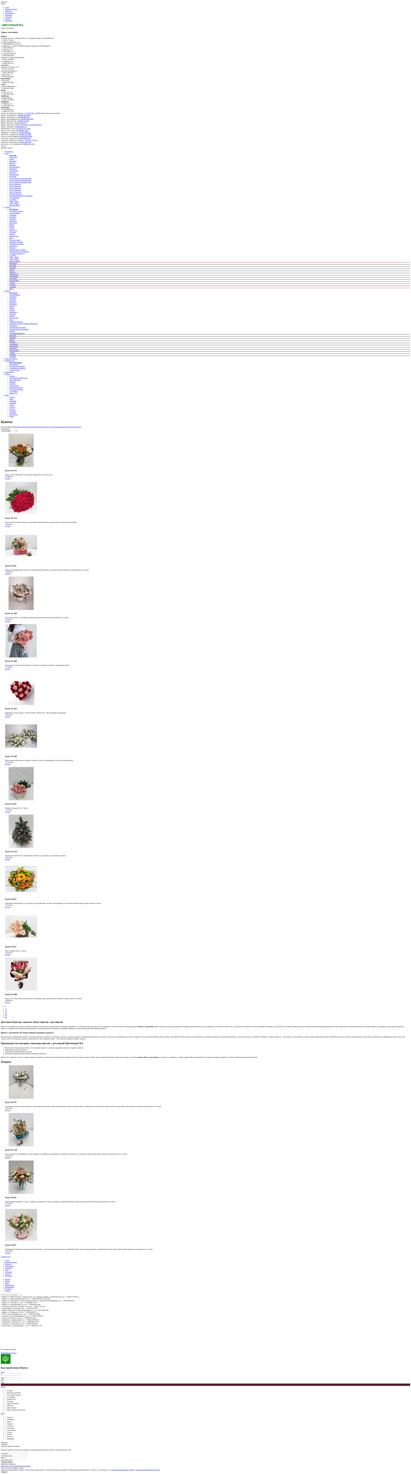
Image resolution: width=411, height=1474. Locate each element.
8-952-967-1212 (32, 113)
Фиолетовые (14, 175)
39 (6, 1016)
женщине (12, 403)
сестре (11, 405)
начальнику (13, 414)
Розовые (12, 173)
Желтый (12, 272)
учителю (12, 411)
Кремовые (13, 169)
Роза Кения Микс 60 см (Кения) (20, 196)
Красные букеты (37, 427)
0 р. (4, 146)
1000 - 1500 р (14, 201)
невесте (12, 397)
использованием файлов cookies (122, 1470)
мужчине (12, 413)
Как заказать (9, 13)
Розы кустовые (14, 240)
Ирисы (11, 225)
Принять (4, 1472)
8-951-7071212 (32, 140)
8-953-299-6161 (25, 142)
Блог (7, 1270)
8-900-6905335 (25, 132)
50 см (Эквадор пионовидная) (20, 180)
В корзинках (14, 364)
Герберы (12, 219)
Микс (11, 289)
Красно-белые (14, 167)
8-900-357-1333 (29, 144)
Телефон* (4, 1454)
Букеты (7, 207)
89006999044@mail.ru (9, 1353)
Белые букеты (76, 427)
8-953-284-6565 (35, 125)
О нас (7, 7)
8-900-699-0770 (21, 127)
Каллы (11, 226)
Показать (4, 1442)
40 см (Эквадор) (15, 184)
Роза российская (11, 359)
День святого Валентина (18, 378)
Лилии (11, 228)
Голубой (12, 285)
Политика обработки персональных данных (17, 1338)
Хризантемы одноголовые (19, 252)
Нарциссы (13, 230)
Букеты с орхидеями (51, 427)
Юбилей (12, 382)
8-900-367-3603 (25, 129)
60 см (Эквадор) (15, 188)
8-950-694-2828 (25, 115)
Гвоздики (12, 217)
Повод (7, 374)
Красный (12, 265)
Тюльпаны (9, 151)
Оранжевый (13, 276)
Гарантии (8, 15)
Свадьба (12, 384)
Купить (7, 478)
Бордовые (13, 161)
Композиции (9, 361)
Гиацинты (13, 221)
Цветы (7, 291)
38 (6, 1014)
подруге (12, 407)
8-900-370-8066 (25, 134)
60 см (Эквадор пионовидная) (20, 182)
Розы (7, 153)
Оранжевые (13, 171)
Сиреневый (13, 274)
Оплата (7, 19)
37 (6, 1012)
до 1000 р (12, 200)
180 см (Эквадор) (15, 194)
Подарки (8, 1289)
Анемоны (12, 215)
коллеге (12, 409)
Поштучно (13, 157)
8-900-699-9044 (27, 119)
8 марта (12, 376)
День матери (14, 386)
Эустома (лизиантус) (17, 253)
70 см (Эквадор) (15, 190)
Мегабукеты (9, 372)
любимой (12, 401)
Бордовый (13, 278)
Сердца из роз (14, 370)
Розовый (12, 268)
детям (11, 416)
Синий (11, 283)
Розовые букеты (65, 427)
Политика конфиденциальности (12, 1331)
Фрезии (12, 248)
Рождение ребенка (16, 387)
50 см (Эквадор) (15, 186)
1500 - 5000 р (14, 203)
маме (11, 399)
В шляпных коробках (17, 366)
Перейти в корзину (24, 1466)
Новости (8, 11)
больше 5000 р (14, 205)
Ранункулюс (13, 236)
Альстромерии (14, 213)
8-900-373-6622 (23, 121)
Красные (12, 165)
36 (6, 1010)
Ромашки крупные (16, 242)
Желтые (12, 163)
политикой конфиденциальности (148, 1470)
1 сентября (13, 391)
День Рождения (15, 380)
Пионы (12, 234)
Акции (7, 1291)
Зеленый (12, 287)
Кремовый (13, 263)
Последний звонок (16, 389)
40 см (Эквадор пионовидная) (20, 178)
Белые (11, 159)
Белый (11, 270)
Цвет (2, 1382)
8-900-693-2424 (22, 130)
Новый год (13, 393)
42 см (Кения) (14, 198)
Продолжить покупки (9, 1466)
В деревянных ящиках (17, 368)
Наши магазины (11, 9)
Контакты (8, 21)
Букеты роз (27, 427)
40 (6, 1017)
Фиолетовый (14, 280)
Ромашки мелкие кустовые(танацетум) (23, 324)
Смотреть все (6, 1257)
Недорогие (18, 427)
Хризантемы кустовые (17, 250)
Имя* (3, 1458)
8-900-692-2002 (26, 136)
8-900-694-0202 (24, 138)
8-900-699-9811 (24, 117)
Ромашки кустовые (16, 244)
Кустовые (12, 176)
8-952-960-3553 (21, 123)
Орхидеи (12, 232)
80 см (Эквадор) (15, 192)
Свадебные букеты (16, 211)
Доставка (8, 17)
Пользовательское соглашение (12, 1335)
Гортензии (13, 223)
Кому (7, 395)
